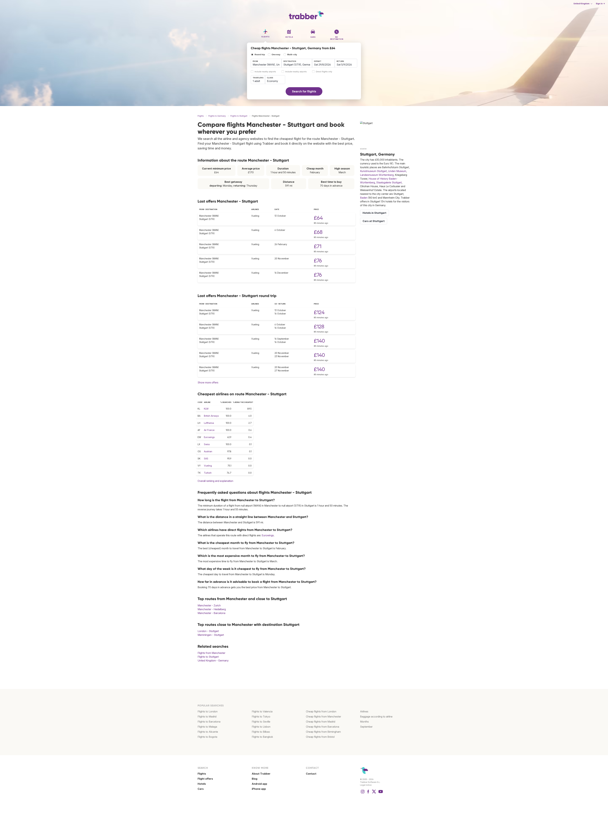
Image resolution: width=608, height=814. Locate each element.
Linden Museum (397, 171)
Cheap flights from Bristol (320, 736)
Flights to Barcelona (209, 721)
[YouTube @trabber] (380, 793)
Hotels (202, 783)
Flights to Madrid (207, 716)
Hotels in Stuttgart (374, 212)
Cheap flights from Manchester (323, 716)
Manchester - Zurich (209, 605)
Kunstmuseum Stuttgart (373, 171)
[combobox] (266, 63)
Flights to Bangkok (262, 736)
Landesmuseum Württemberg (377, 174)
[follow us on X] (374, 793)
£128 (319, 326)
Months (364, 721)
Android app (259, 783)
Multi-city (292, 54)
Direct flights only (324, 72)
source (363, 148)
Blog (254, 778)
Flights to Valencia (262, 711)
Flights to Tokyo (261, 716)
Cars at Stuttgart (374, 221)
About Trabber (261, 773)
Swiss (207, 444)
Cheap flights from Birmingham (323, 731)
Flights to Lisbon (261, 726)
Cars (201, 788)
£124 (319, 312)
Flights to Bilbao (261, 731)
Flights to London (208, 711)
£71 (317, 246)
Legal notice (366, 785)
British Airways (211, 415)
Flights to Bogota (207, 736)
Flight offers (205, 778)
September (366, 726)
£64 (318, 218)
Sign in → (600, 3)
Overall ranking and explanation (215, 480)
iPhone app (259, 788)
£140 (319, 341)
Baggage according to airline (376, 716)
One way (276, 54)
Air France (209, 430)
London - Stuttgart (208, 631)
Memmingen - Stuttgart (211, 634)
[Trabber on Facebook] (368, 793)
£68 (318, 232)
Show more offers (208, 382)
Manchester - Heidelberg (212, 609)
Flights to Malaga (207, 726)
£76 (318, 260)
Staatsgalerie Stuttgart (389, 182)
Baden (363, 197)
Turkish (208, 472)
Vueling (208, 465)
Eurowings (209, 437)
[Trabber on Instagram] (362, 793)
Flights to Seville (261, 721)
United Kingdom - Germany (213, 660)
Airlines (364, 711)
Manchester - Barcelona (211, 613)
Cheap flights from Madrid (320, 721)
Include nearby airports (265, 72)
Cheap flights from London (321, 711)
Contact (311, 773)
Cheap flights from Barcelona (322, 726)
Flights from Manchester (211, 652)
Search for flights (304, 91)
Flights (202, 773)
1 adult (256, 81)
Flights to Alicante (208, 731)
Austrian (208, 451)
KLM (206, 408)
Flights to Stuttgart (208, 656)
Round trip (260, 54)
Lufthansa (209, 423)
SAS (206, 458)
